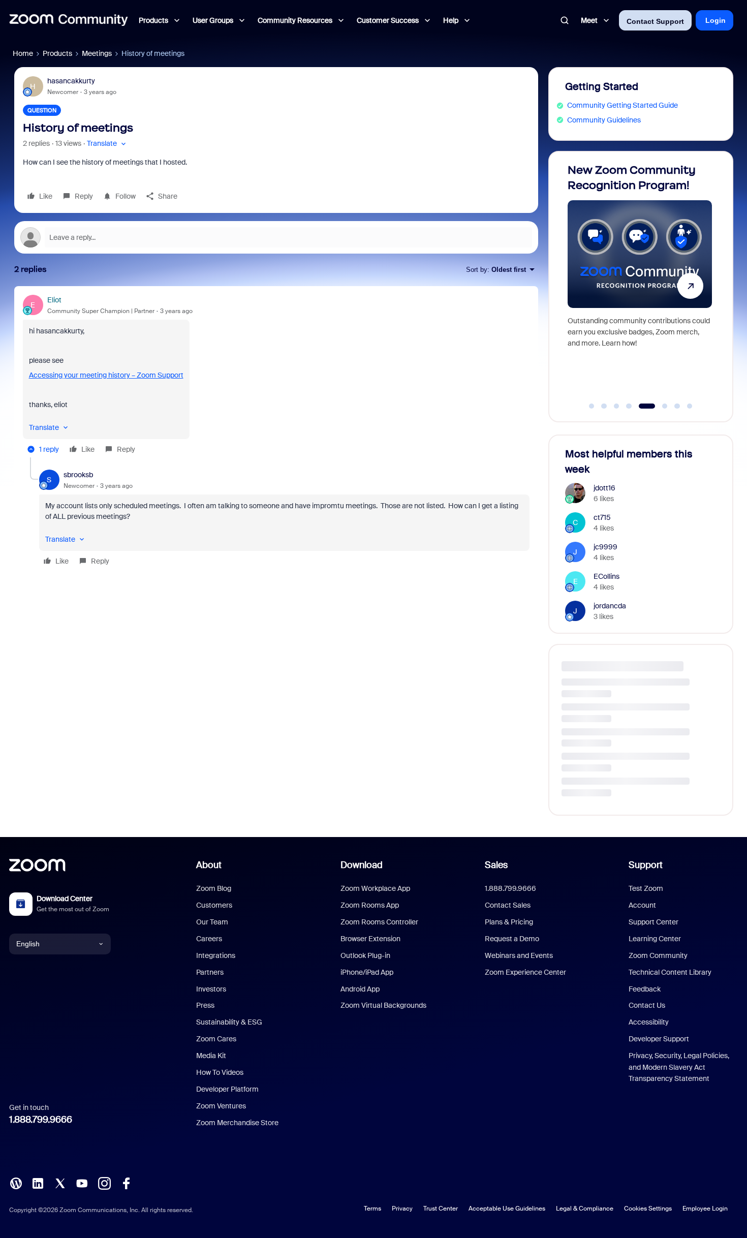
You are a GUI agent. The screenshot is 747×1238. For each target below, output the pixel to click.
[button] (107, 143)
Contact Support (655, 21)
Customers (214, 905)
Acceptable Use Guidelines (507, 1208)
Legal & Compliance (584, 1208)
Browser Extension (370, 938)
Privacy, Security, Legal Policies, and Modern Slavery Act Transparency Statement (679, 1067)
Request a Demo (512, 938)
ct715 (602, 517)
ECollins (606, 576)
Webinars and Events (519, 955)
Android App (360, 989)
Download (361, 865)
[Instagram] (104, 1182)
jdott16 (604, 487)
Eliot (54, 299)
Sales (496, 865)
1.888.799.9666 (40, 1119)
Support (646, 865)
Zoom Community (658, 955)
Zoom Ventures (221, 1105)
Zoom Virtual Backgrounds (383, 1005)
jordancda (610, 605)
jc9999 (605, 546)
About (209, 865)
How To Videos (219, 1072)
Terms (372, 1208)
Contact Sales (508, 905)
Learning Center (655, 938)
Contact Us (647, 1005)
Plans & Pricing (509, 921)
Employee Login (705, 1208)
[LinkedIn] (37, 1182)
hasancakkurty (71, 80)
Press (205, 1005)
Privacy (402, 1208)
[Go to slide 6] (659, 406)
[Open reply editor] (276, 237)
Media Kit (211, 1055)
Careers (209, 938)
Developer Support (659, 1038)
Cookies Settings (648, 1208)
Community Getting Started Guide (622, 105)
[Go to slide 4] (629, 406)
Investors (211, 989)
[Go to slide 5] (641, 406)
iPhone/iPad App (366, 972)
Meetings (97, 53)
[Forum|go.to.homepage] (68, 20)
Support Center (653, 921)
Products (57, 53)
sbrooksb (78, 474)
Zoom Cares (216, 1038)
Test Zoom (646, 888)
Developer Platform (227, 1089)
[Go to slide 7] (677, 406)
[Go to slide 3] (616, 406)
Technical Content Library (670, 972)
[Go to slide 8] (689, 406)
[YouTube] (81, 1182)
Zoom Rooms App (369, 905)
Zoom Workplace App (375, 888)
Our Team (212, 921)
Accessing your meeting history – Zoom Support (106, 375)
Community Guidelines (604, 120)
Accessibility (649, 1022)
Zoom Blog (213, 888)
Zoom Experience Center (525, 972)
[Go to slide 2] (604, 406)
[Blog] (15, 1182)
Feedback (645, 989)
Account (642, 905)
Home (23, 53)
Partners (210, 972)
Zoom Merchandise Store (237, 1122)
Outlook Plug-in (365, 955)
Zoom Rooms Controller (379, 921)
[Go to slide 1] (591, 406)
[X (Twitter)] (60, 1182)
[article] (276, 376)
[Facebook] (126, 1182)
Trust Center (440, 1208)
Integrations (215, 955)
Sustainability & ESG (229, 1022)
